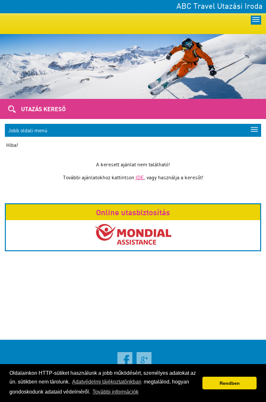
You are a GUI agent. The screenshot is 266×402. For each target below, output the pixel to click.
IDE (140, 177)
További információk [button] (115, 392)
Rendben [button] (230, 383)
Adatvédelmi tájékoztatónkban (106, 381)
